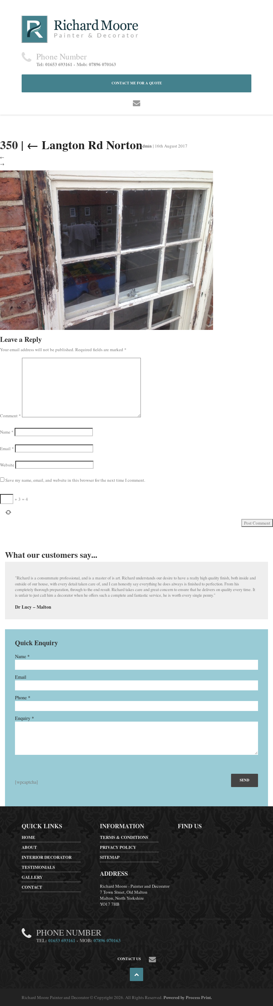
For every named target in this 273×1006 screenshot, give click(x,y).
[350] (106, 249)
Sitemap (110, 857)
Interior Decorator (47, 857)
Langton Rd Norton (84, 144)
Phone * (22, 697)
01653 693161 (61, 940)
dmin (147, 146)
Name (7, 432)
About (29, 847)
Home (28, 837)
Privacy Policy (118, 847)
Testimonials (38, 867)
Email (7, 449)
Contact (32, 887)
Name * (22, 656)
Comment (10, 416)
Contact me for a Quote (137, 83)
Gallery (32, 877)
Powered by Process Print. (187, 997)
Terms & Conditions (124, 837)
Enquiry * (24, 718)
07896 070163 (107, 940)
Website (7, 465)
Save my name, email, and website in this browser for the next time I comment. (75, 480)
